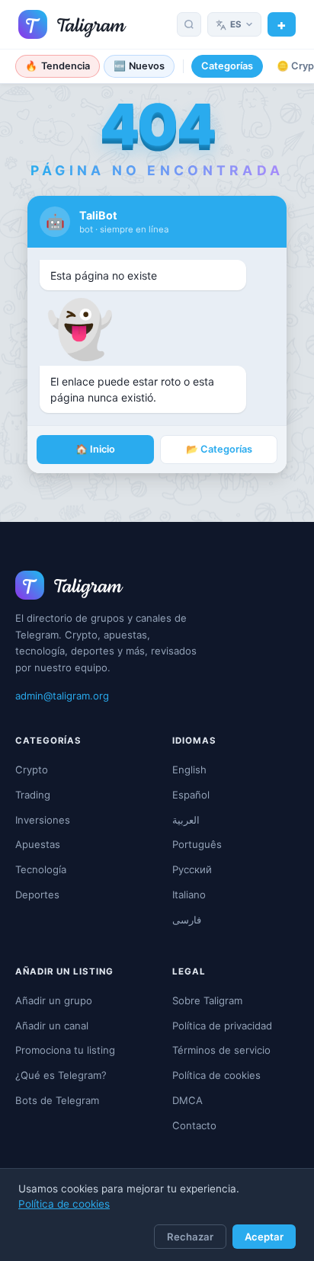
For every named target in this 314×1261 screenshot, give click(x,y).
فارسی (186, 920)
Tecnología (40, 869)
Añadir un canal (51, 1025)
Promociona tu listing (65, 1050)
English (189, 769)
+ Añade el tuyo (282, 24)
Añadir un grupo (53, 1000)
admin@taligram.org (62, 696)
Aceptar (264, 1237)
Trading (32, 795)
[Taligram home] (72, 24)
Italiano (189, 894)
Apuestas (37, 844)
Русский (192, 869)
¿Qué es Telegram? (61, 1075)
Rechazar (190, 1237)
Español (191, 795)
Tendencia (57, 66)
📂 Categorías (219, 449)
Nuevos (139, 66)
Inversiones (42, 820)
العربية (186, 820)
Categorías (227, 66)
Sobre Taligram (207, 1000)
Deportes (37, 894)
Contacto (194, 1125)
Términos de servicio (221, 1050)
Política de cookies (64, 1204)
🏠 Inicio (95, 449)
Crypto (31, 769)
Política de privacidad (222, 1025)
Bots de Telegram (57, 1100)
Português (197, 844)
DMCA (187, 1100)
